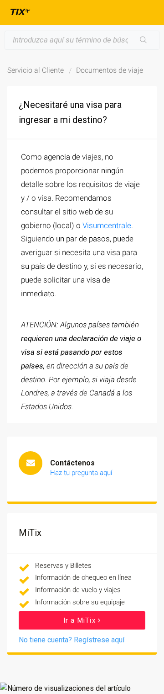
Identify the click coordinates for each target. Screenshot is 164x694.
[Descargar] (65, 344)
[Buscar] (143, 40)
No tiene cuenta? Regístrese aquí (71, 639)
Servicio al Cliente (35, 70)
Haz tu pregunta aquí (81, 473)
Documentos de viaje (109, 70)
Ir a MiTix (80, 620)
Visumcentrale (106, 225)
